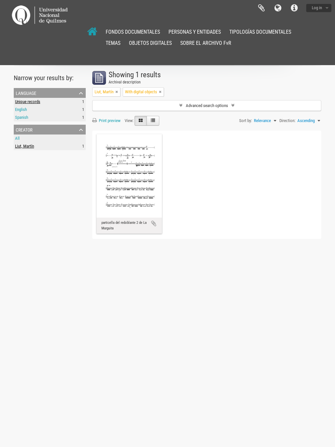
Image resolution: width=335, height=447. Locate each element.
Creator (24, 129)
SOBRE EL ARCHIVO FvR (205, 43)
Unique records (27, 101)
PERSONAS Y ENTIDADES (194, 32)
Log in (317, 7)
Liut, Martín (24, 146)
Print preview (109, 120)
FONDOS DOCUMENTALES (133, 32)
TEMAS (113, 43)
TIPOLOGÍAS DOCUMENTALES (260, 32)
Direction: (287, 120)
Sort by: (245, 120)
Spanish (21, 117)
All (17, 138)
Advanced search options (207, 105)
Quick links (294, 8)
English (21, 109)
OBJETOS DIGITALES (150, 43)
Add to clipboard (153, 223)
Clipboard (261, 8)
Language (278, 8)
